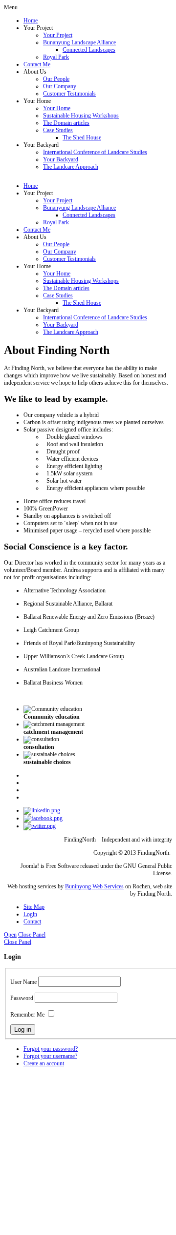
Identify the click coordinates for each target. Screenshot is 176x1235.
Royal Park (56, 57)
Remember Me (27, 1014)
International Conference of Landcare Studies (95, 152)
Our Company (59, 86)
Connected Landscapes (89, 49)
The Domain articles (66, 122)
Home (30, 20)
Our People (56, 79)
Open (10, 934)
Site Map (33, 906)
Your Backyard (60, 159)
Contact (32, 921)
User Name (23, 982)
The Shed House (82, 137)
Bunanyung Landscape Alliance (79, 42)
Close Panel (31, 934)
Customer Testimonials (69, 93)
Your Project (57, 35)
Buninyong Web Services (94, 886)
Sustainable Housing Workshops (81, 115)
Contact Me (36, 64)
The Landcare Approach (70, 166)
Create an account (43, 1063)
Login (30, 914)
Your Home (56, 108)
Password (21, 998)
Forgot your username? (50, 1056)
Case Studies (58, 130)
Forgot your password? (50, 1048)
